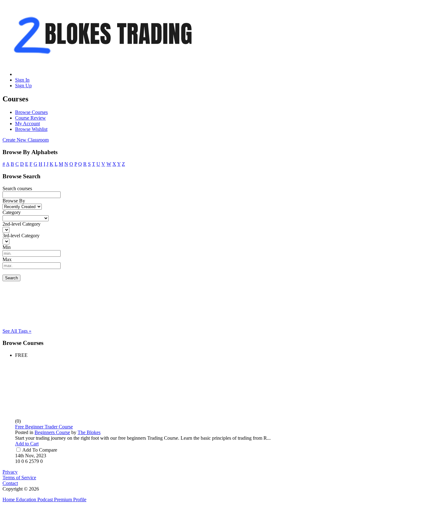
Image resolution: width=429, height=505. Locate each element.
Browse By (14, 200)
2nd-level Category (22, 224)
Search (11, 278)
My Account (27, 123)
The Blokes (89, 432)
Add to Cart (27, 443)
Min (7, 247)
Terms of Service (19, 477)
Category (12, 212)
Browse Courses (31, 112)
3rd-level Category (21, 235)
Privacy (10, 472)
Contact (10, 483)
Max (7, 259)
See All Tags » (17, 331)
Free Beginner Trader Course (44, 426)
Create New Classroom (26, 139)
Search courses (17, 188)
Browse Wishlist (31, 129)
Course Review (30, 118)
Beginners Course (52, 432)
